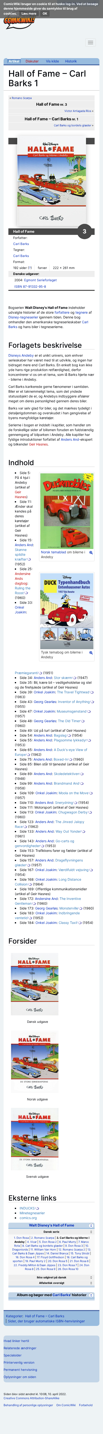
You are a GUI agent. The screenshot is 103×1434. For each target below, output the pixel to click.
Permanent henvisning (20, 1370)
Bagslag (60, 735)
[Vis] (91, 1277)
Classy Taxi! (68, 923)
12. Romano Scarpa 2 (71, 1249)
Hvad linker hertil (16, 1341)
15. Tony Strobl (79, 1253)
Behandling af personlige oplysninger (28, 1405)
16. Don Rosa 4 (25, 1257)
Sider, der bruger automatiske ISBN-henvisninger (46, 1321)
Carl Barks (21, 244)
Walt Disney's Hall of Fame (51, 1225)
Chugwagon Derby (73, 812)
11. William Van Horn (43, 1249)
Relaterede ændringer (20, 1348)
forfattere (62, 312)
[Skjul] (91, 1225)
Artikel (14, 61)
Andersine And (46, 899)
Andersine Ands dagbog (22, 578)
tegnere (81, 312)
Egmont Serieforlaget (40, 280)
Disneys (14, 355)
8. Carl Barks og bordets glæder (42, 1245)
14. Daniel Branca (57, 1253)
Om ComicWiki (66, 1405)
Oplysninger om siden (20, 1377)
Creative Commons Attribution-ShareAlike (31, 1398)
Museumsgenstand (71, 711)
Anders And (70, 439)
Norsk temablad (53, 552)
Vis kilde (52, 61)
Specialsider (13, 1355)
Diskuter (32, 61)
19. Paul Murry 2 (35, 1261)
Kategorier (14, 1316)
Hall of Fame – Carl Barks (44, 1316)
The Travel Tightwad (73, 692)
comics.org (28, 1218)
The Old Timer (69, 721)
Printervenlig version (19, 1362)
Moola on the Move (73, 793)
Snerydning (64, 802)
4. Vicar (32, 1242)
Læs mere (29, 13)
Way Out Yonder (68, 831)
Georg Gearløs (45, 702)
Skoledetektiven (66, 774)
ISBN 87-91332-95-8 (30, 286)
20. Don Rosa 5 (57, 1261)
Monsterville (68, 908)
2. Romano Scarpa (42, 1237)
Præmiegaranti (26, 673)
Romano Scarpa (22, 98)
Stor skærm (63, 678)
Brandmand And (66, 783)
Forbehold (85, 1405)
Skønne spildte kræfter (21, 554)
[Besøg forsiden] (20, 20)
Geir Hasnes (38, 444)
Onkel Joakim (44, 692)
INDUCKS (27, 1208)
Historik (71, 61)
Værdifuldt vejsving (73, 870)
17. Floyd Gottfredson (50, 1257)
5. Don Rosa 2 (48, 1242)
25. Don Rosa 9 (45, 1269)
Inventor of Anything (74, 702)
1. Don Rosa (21, 1237)
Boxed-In (61, 759)
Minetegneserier (32, 1213)
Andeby (28, 355)
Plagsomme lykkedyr (70, 740)
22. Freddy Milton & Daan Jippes (34, 1265)
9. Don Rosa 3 (74, 1245)
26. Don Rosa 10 (68, 1269)
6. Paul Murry (67, 1242)
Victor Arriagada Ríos (77, 111)
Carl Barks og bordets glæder (72, 125)
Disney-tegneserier (23, 317)
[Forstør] (91, 552)
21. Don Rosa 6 (79, 1261)
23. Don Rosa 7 (67, 1265)
